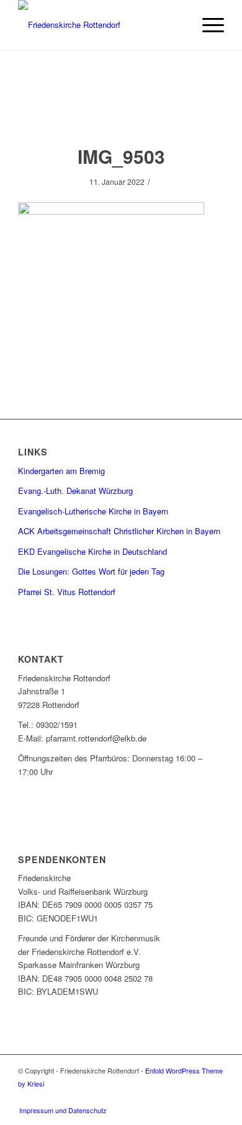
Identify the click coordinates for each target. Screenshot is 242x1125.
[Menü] (207, 25)
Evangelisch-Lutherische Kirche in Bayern (93, 511)
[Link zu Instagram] (214, 1097)
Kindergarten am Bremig (61, 471)
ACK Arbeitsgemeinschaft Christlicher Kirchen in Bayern (119, 531)
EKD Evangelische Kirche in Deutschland (92, 551)
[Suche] (178, 25)
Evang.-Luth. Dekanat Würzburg (75, 490)
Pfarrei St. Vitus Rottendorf (66, 592)
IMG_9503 (121, 156)
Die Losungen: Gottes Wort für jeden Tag (91, 571)
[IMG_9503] (121, 109)
